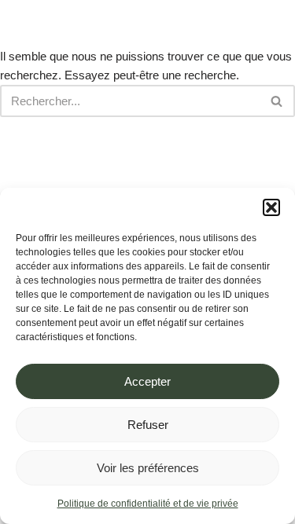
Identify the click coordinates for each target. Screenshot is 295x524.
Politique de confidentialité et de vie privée (147, 503)
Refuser (147, 424)
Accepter (147, 381)
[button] (271, 207)
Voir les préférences (148, 468)
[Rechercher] (277, 101)
